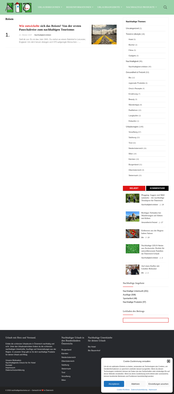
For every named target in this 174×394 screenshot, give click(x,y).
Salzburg (132, 137)
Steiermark (133, 175)
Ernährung (133, 94)
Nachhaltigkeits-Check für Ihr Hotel (20, 363)
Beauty (132, 99)
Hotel (131, 39)
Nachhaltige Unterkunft (133, 291)
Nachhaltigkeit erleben (42, 35)
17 (162, 222)
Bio (130, 78)
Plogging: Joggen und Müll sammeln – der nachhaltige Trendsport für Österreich (152, 198)
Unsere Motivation (13, 360)
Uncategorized (132, 28)
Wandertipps (134, 105)
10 (149, 237)
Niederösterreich (136, 148)
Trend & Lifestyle (133, 34)
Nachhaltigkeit (132, 61)
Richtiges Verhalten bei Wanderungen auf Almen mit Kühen (152, 215)
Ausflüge (127, 294)
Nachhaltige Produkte (140, 7)
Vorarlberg (133, 132)
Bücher (132, 45)
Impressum (153, 390)
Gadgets (132, 56)
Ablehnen (135, 384)
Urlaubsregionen (49, 7)
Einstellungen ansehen (158, 384)
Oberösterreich (135, 170)
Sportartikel (128, 298)
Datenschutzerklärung (139, 390)
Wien (131, 154)
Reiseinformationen (78, 7)
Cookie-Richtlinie (123, 390)
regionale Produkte (137, 83)
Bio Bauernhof (94, 350)
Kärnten (132, 159)
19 (163, 205)
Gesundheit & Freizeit (135, 72)
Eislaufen (132, 121)
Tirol (130, 143)
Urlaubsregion (132, 126)
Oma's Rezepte (135, 88)
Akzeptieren (114, 384)
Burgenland (134, 165)
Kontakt (9, 365)
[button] (168, 361)
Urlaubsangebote (108, 7)
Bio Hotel (92, 347)
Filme (131, 50)
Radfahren (133, 110)
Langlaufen (133, 116)
